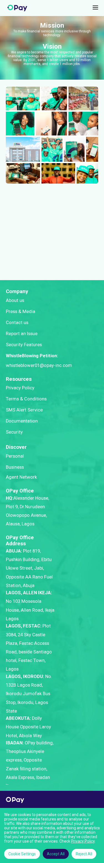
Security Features (24, 344)
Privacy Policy (20, 387)
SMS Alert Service (24, 410)
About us (15, 300)
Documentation (22, 421)
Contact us (17, 322)
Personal (15, 456)
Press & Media (20, 311)
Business (15, 467)
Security (14, 432)
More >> (7, 784)
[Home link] (17, 8)
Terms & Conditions (26, 398)
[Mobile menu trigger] (95, 8)
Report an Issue (21, 333)
